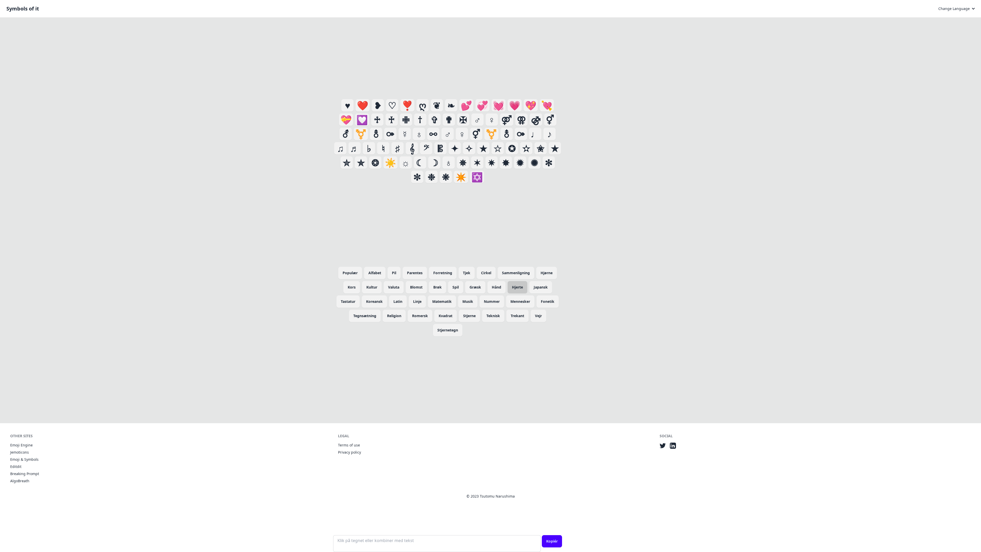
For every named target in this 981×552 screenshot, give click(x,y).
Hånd (496, 287)
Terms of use (349, 445)
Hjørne (547, 272)
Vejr (538, 315)
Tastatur (348, 301)
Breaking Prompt (24, 473)
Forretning (442, 272)
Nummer (492, 301)
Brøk (437, 287)
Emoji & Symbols (24, 459)
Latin (397, 301)
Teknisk (493, 315)
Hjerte (517, 287)
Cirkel (486, 272)
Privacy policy (349, 452)
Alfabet (374, 272)
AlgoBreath (19, 480)
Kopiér (552, 541)
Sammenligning (516, 272)
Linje (417, 301)
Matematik (442, 301)
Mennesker (520, 301)
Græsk (475, 287)
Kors (352, 287)
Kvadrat (445, 315)
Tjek (466, 272)
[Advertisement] (447, 57)
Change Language (954, 8)
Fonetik (547, 301)
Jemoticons (19, 452)
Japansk (541, 287)
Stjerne (469, 315)
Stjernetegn (447, 330)
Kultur (371, 287)
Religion (394, 315)
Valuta (393, 287)
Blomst (416, 287)
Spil (455, 287)
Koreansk (374, 301)
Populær (350, 272)
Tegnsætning (364, 315)
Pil (394, 272)
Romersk (420, 315)
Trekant (517, 315)
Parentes (415, 272)
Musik (467, 301)
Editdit (15, 466)
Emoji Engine (21, 445)
